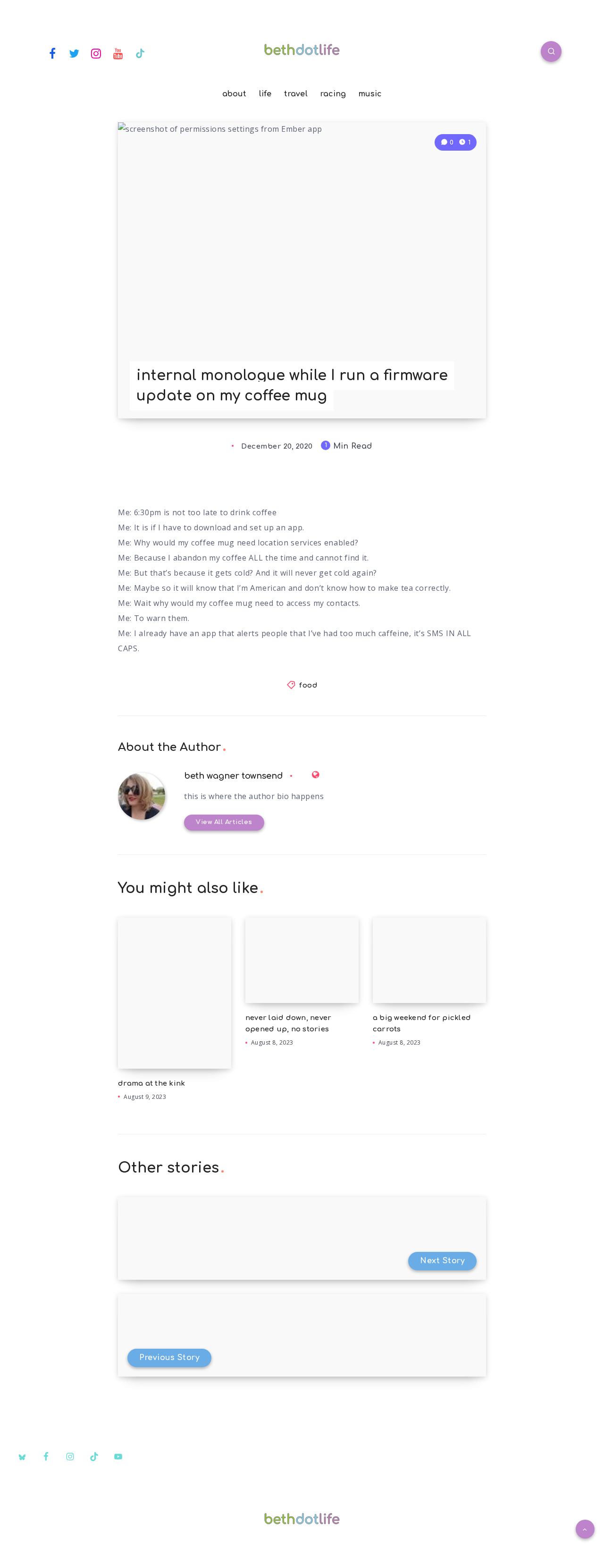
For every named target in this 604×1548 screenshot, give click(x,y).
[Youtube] (118, 53)
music (370, 94)
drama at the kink (151, 1084)
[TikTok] (140, 53)
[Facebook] (52, 53)
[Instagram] (96, 53)
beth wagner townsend (233, 776)
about (234, 94)
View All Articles (224, 822)
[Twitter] (75, 53)
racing (333, 94)
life (265, 94)
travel (296, 94)
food (308, 685)
